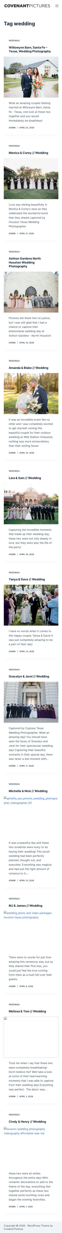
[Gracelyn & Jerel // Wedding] (31, 702)
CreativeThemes (13, 1229)
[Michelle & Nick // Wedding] (31, 816)
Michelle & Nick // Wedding (28, 791)
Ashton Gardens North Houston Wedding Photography (25, 262)
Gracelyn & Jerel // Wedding (29, 676)
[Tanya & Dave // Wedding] (31, 605)
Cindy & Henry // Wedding (27, 1121)
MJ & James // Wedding (25, 905)
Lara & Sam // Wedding (25, 478)
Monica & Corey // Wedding (28, 153)
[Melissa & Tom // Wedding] (31, 1037)
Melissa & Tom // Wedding (27, 1011)
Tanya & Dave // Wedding (27, 579)
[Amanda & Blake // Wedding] (31, 393)
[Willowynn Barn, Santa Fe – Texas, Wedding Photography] (31, 77)
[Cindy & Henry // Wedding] (31, 1147)
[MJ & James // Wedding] (31, 931)
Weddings (14, 40)
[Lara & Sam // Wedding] (31, 503)
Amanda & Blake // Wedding (28, 368)
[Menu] (56, 5)
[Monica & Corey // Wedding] (31, 178)
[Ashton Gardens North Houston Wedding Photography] (31, 292)
